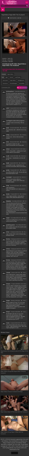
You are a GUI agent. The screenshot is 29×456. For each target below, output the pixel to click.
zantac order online (17, 180)
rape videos (13, 80)
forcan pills (21, 172)
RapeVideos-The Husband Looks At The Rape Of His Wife (14, 351)
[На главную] (10, 2)
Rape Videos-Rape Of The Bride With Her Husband (14, 412)
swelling (18, 151)
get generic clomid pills (17, 112)
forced (11, 77)
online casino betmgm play (19, 234)
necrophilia (21, 83)
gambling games (10, 225)
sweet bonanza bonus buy (16, 253)
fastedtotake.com (17, 158)
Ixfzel (7, 232)
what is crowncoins (15, 242)
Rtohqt (8, 260)
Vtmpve (8, 283)
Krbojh (8, 311)
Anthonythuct (10, 91)
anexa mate (16, 136)
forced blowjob (13, 83)
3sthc (7, 142)
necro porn (5, 80)
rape (6, 77)
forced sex (5, 83)
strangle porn (21, 80)
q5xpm (8, 149)
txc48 (7, 156)
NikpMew (8, 201)
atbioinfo (18, 129)
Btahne (8, 239)
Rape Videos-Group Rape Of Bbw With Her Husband (12, 433)
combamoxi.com (20, 165)
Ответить (23, 108)
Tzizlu (7, 323)
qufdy (7, 170)
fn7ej (7, 185)
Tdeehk (8, 272)
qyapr (7, 127)
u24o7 (7, 108)
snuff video (17, 77)
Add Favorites (13, 18)
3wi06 (7, 163)
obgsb (8, 217)
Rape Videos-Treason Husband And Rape (12, 391)
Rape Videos (10, 74)
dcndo (8, 194)
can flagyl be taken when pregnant (15, 120)
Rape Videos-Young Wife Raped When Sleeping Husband (13, 372)
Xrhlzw (8, 248)
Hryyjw (8, 300)
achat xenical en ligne (11, 221)
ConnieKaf (9, 177)
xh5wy (7, 134)
